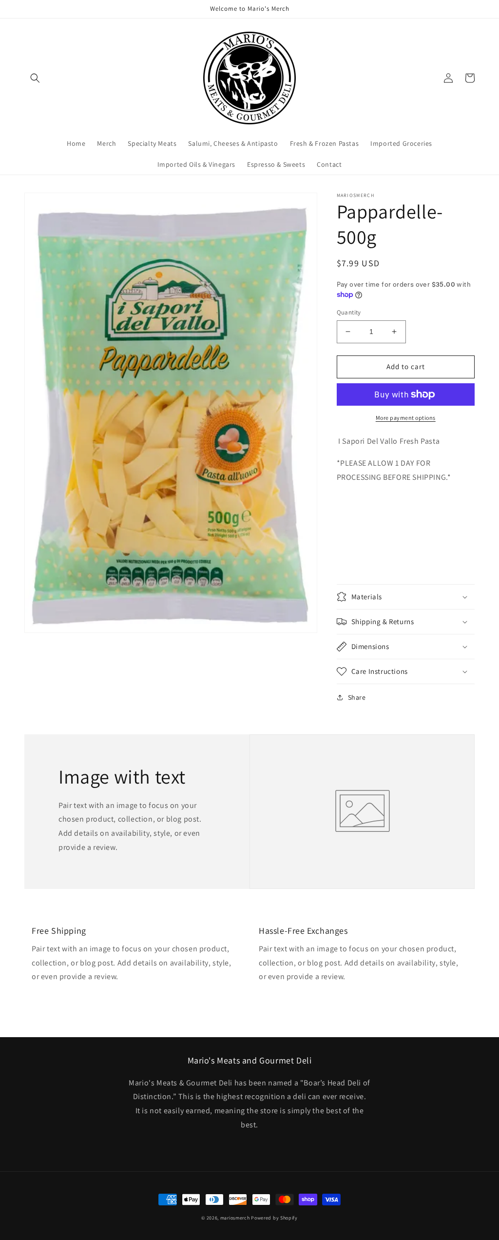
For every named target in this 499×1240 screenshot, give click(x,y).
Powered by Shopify (274, 1218)
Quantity (349, 312)
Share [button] (357, 697)
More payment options (406, 417)
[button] (35, 78)
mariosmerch (235, 1218)
